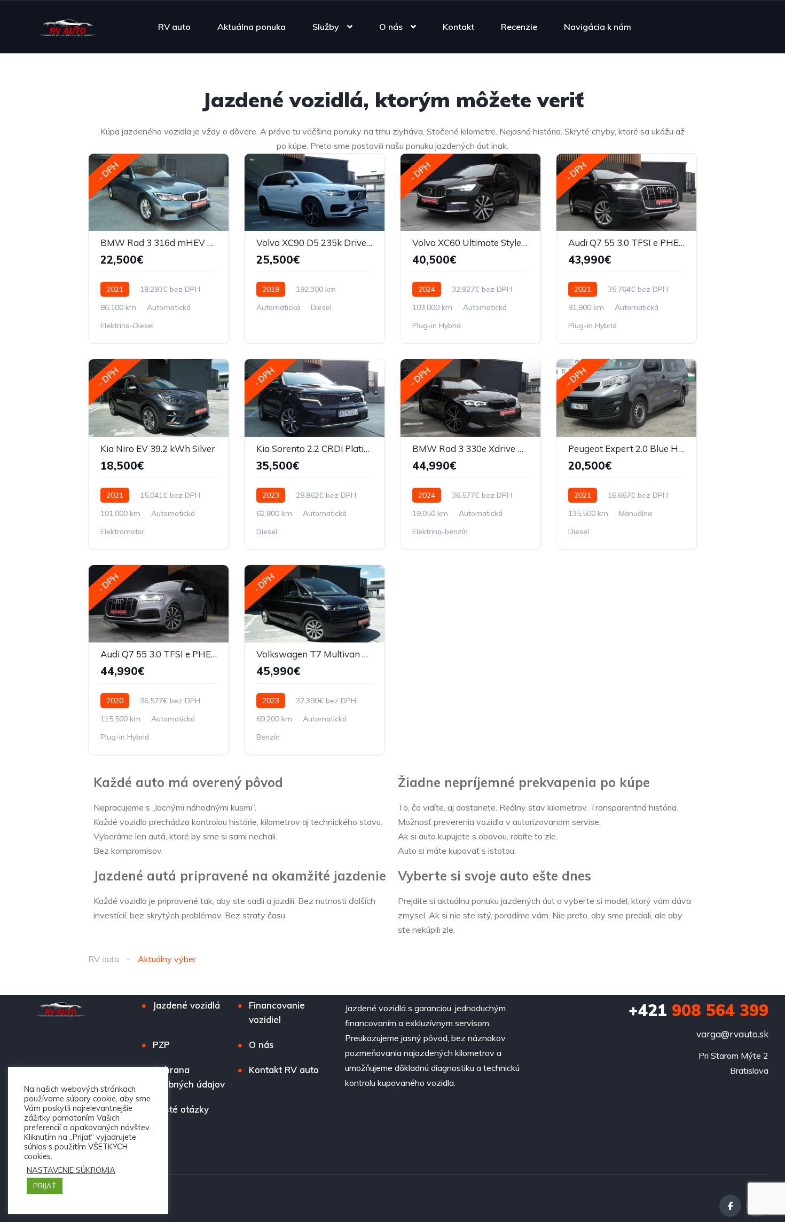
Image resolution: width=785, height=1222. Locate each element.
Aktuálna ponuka (251, 26)
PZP (161, 1044)
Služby (325, 26)
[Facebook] (730, 1206)
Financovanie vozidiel (277, 1012)
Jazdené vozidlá (186, 1005)
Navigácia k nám (597, 26)
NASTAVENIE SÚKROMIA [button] (71, 1170)
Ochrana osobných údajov (189, 1077)
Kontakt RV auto (284, 1069)
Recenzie (519, 26)
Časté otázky (181, 1109)
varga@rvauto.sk (732, 1034)
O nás (391, 26)
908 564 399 (698, 1010)
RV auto (174, 26)
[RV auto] (67, 26)
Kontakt (458, 26)
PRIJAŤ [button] (44, 1185)
